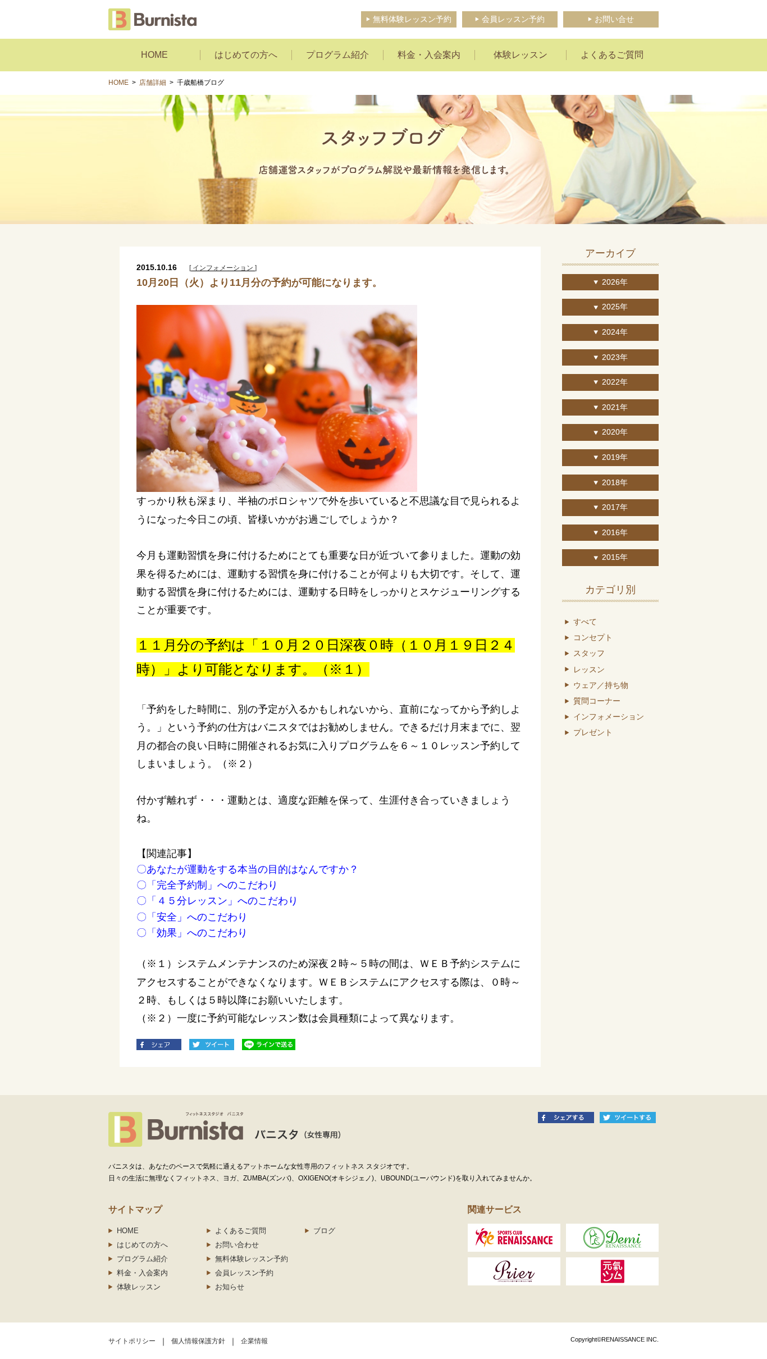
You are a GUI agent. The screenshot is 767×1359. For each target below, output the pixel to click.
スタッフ (589, 653)
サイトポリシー (132, 1341)
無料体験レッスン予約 (251, 1259)
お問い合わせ (237, 1245)
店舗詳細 (152, 82)
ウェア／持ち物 (600, 685)
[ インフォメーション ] (223, 268)
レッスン (589, 669)
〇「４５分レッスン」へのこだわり (217, 900)
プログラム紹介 (142, 1259)
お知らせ (229, 1287)
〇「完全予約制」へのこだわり (207, 885)
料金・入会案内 (142, 1273)
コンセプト (593, 637)
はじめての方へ (142, 1245)
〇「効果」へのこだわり (192, 932)
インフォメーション (608, 716)
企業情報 (254, 1341)
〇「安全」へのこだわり (192, 917)
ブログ (324, 1230)
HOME (118, 82)
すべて (585, 621)
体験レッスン (139, 1287)
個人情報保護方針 (198, 1341)
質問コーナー (596, 700)
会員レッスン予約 (244, 1273)
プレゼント (593, 732)
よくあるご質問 (240, 1230)
